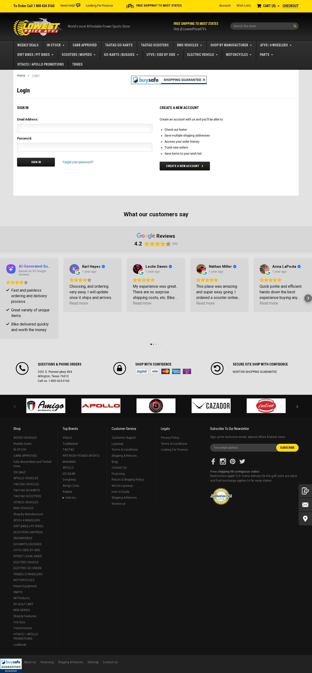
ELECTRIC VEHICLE (200, 55)
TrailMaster (70, 443)
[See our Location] (305, 518)
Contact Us (119, 467)
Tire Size (19, 622)
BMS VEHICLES (187, 45)
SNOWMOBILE (22, 538)
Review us (119, 503)
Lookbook (19, 644)
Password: (24, 138)
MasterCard (165, 371)
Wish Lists (244, 5)
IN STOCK (54, 45)
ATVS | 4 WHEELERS (274, 45)
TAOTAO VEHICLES (26, 484)
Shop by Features (24, 616)
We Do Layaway (122, 485)
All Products (21, 598)
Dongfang (69, 479)
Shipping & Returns (124, 455)
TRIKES (77, 64)
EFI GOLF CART (23, 604)
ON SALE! (19, 472)
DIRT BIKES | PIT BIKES (33, 55)
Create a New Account (182, 166)
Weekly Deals (28, 45)
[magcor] (156, 405)
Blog (115, 462)
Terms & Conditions (125, 449)
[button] (11, 665)
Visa (155, 371)
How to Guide (120, 492)
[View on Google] (74, 269)
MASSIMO (69, 462)
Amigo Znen (71, 485)
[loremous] (45, 405)
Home (21, 75)
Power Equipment (25, 586)
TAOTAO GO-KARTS (119, 45)
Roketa (67, 492)
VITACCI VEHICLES (25, 502)
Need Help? (67, 5)
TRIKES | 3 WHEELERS (27, 574)
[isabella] (100, 405)
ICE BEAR (69, 473)
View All (71, 497)
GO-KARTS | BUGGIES (119, 55)
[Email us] (305, 505)
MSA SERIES (21, 610)
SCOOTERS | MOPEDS (77, 55)
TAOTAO (68, 449)
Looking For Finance (99, 5)
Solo (187, 371)
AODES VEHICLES (25, 437)
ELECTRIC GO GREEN (27, 568)
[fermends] (211, 405)
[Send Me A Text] (305, 491)
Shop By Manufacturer (229, 45)
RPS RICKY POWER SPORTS (81, 455)
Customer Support (124, 437)
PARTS (264, 55)
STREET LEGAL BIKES (27, 556)
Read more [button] (78, 303)
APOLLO (68, 467)
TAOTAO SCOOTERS (155, 45)
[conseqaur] (266, 405)
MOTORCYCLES (237, 55)
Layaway (117, 443)
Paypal (141, 371)
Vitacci (67, 437)
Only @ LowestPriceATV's (196, 26)
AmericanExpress (176, 371)
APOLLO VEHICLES (25, 478)
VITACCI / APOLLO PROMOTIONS (40, 64)
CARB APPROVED (85, 45)
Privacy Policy (170, 437)
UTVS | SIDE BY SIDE (160, 55)
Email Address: (27, 119)
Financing (118, 473)
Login (35, 75)
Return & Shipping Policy (128, 479)
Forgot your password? (78, 162)
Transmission (22, 628)
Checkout (291, 6)
